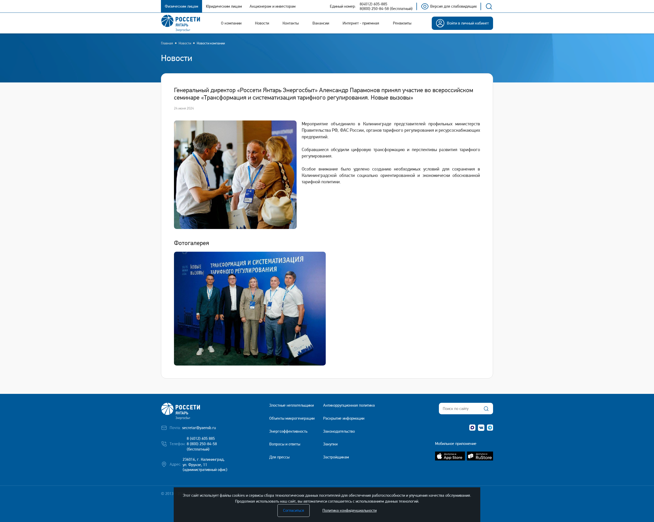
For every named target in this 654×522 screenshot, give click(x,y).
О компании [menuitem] (231, 23)
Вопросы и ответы (284, 444)
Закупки (330, 444)
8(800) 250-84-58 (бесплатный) (386, 8)
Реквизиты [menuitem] (402, 23)
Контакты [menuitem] (291, 23)
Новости (185, 43)
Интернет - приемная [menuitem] (361, 23)
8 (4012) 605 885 (201, 438)
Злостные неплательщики (291, 405)
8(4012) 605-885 (373, 4)
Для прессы (279, 457)
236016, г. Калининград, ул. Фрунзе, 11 (204, 462)
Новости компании (211, 43)
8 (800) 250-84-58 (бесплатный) (202, 446)
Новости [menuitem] (262, 23)
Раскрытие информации (343, 418)
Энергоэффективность (288, 431)
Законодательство (339, 431)
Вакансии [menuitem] (320, 23)
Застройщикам (336, 457)
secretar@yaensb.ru (199, 427)
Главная (167, 43)
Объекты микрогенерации (291, 418)
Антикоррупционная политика (349, 405)
